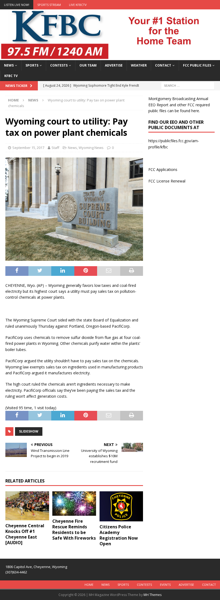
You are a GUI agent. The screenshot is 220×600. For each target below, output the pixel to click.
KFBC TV (11, 76)
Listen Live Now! (16, 5)
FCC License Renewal (166, 181)
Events (165, 585)
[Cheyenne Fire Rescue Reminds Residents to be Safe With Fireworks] (74, 503)
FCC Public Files (197, 65)
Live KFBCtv (78, 5)
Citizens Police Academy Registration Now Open (119, 535)
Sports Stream (49, 5)
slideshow (28, 431)
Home (89, 585)
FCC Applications (162, 169)
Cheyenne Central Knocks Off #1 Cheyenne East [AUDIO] (24, 534)
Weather (139, 65)
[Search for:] (188, 85)
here (195, 110)
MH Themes (153, 594)
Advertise (114, 65)
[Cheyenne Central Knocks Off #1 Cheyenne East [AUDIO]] (27, 505)
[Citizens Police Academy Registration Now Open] (121, 506)
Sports (31, 65)
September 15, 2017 (28, 147)
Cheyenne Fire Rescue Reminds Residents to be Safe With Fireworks (74, 529)
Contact (163, 65)
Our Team (88, 65)
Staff (55, 147)
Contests (59, 65)
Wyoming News (91, 147)
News (9, 65)
